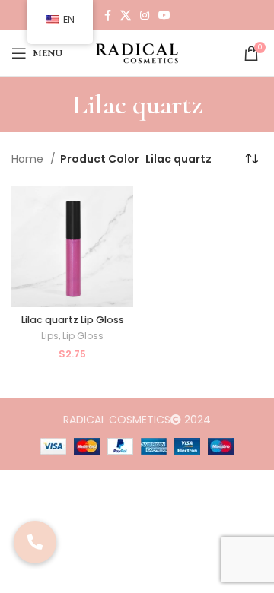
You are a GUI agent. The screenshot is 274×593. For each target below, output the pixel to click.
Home (28, 158)
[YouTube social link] (164, 15)
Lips (50, 336)
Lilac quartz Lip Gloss (72, 319)
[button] (35, 542)
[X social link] (125, 15)
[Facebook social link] (108, 15)
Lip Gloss (83, 336)
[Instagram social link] (144, 15)
